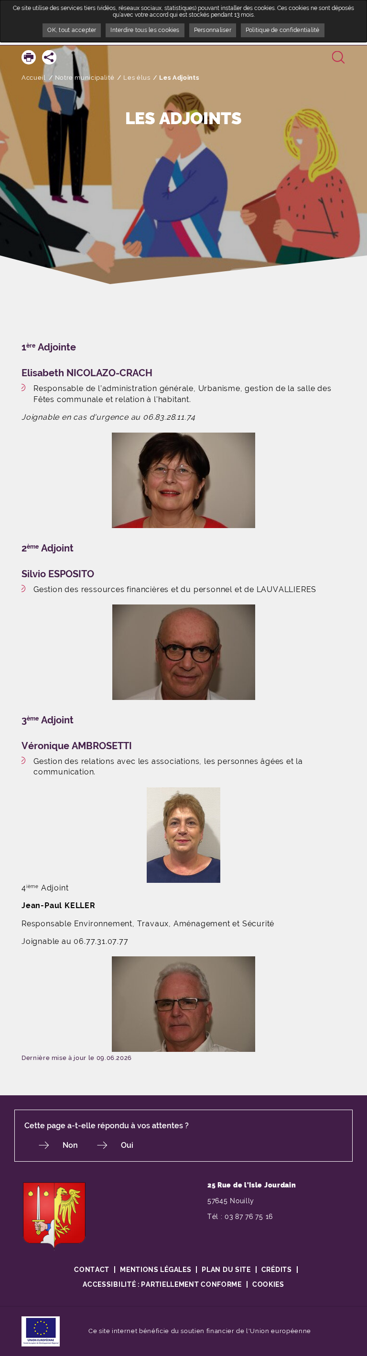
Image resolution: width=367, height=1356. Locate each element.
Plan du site (226, 1269)
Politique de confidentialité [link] (283, 30)
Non (70, 1145)
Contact (91, 1269)
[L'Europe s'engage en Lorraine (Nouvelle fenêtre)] (41, 1330)
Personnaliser (212, 30)
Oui (127, 1145)
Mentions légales (155, 1269)
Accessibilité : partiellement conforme (162, 1284)
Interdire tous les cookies (144, 30)
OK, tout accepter (71, 30)
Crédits (276, 1269)
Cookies (268, 1284)
